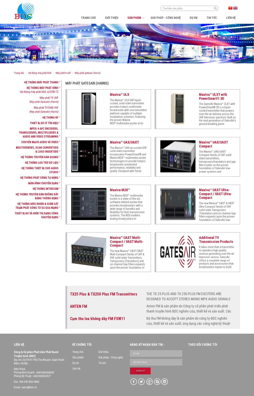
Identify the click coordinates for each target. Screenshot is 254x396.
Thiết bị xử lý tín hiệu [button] (44, 123)
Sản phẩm (134, 18)
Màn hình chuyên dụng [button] (43, 183)
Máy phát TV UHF (63, 72)
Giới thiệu (111, 18)
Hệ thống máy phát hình (39, 72)
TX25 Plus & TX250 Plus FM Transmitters (103, 294)
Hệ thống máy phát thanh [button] (41, 82)
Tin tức (212, 18)
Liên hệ (231, 18)
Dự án (193, 18)
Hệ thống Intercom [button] (45, 188)
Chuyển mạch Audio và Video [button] (39, 142)
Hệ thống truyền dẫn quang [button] (39, 157)
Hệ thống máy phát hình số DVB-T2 (39, 91)
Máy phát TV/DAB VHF (46, 107)
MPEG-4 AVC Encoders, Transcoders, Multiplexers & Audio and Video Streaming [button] (38, 132)
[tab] (36, 82)
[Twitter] (141, 381)
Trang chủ (88, 18)
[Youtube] (164, 381)
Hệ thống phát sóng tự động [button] (39, 177)
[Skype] (157, 381)
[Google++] (149, 381)
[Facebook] (133, 381)
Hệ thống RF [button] (50, 117)
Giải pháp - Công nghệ (166, 18)
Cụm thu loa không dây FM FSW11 (97, 318)
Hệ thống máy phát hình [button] (42, 87)
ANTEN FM (78, 306)
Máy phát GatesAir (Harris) (88, 72)
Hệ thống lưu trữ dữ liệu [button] (41, 162)
